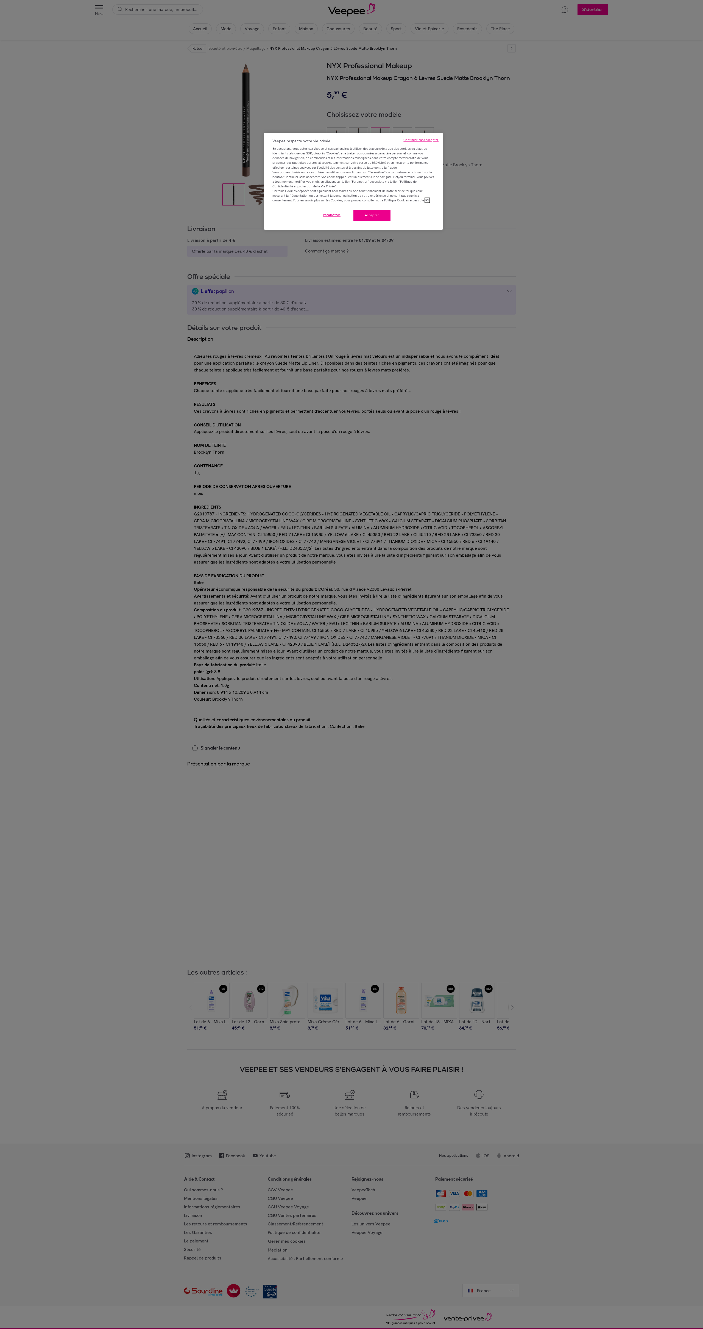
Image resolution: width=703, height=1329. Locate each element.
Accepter (372, 215)
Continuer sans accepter (421, 140)
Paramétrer (332, 215)
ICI (427, 200)
